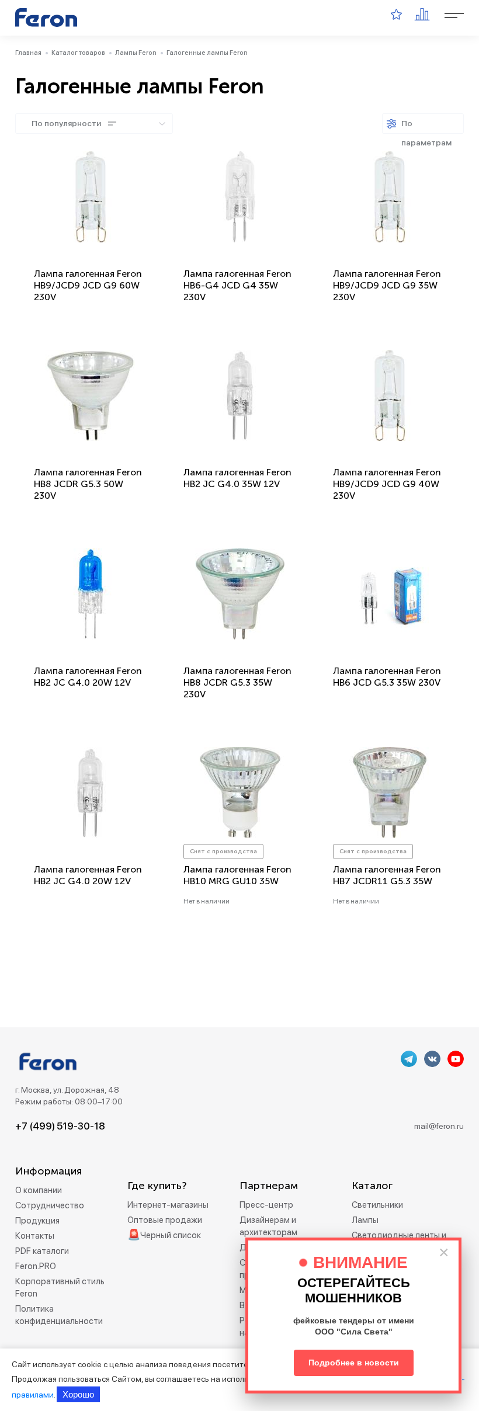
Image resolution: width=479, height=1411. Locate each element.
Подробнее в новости (353, 1362)
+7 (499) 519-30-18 (60, 1126)
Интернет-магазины (168, 1205)
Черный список (170, 1235)
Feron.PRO (35, 1266)
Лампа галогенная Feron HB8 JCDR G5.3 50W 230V (88, 484)
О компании (38, 1190)
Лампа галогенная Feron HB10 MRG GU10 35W (237, 875)
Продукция (37, 1220)
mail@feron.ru (439, 1126)
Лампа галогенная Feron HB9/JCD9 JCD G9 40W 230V (387, 484)
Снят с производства (223, 851)
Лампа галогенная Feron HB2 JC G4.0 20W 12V (88, 676)
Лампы (365, 1220)
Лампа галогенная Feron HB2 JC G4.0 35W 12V (237, 478)
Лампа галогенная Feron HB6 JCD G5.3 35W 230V (387, 676)
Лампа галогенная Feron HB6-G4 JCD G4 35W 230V (237, 285)
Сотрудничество (49, 1205)
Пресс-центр (266, 1205)
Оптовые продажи (164, 1220)
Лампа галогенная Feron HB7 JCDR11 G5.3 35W (387, 875)
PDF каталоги (42, 1251)
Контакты (34, 1236)
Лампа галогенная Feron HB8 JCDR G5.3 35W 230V (237, 682)
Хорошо (78, 1394)
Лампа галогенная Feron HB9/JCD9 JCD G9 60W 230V (88, 285)
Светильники (377, 1205)
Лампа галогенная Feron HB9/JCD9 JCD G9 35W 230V (387, 285)
